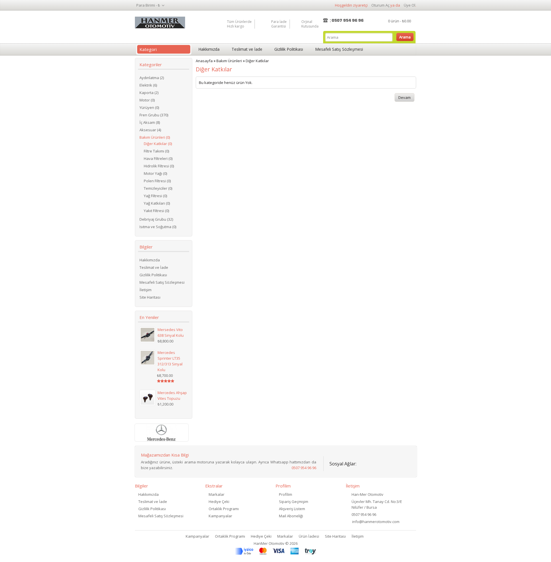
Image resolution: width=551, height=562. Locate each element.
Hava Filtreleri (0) (158, 158)
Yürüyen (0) (149, 107)
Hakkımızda (209, 49)
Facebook (364, 462)
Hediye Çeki (219, 501)
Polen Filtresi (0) (157, 180)
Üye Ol (409, 5)
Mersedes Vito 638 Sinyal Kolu (171, 332)
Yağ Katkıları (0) (157, 203)
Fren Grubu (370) (153, 115)
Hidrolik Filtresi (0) (159, 166)
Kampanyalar (220, 515)
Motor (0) (147, 100)
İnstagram (396, 462)
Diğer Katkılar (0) (158, 143)
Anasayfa (204, 60)
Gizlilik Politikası (288, 49)
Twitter (380, 462)
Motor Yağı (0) (155, 173)
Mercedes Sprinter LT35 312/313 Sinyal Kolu (170, 361)
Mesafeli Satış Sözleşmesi (339, 49)
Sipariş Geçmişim (293, 501)
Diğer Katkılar (257, 60)
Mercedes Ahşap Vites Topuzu (172, 395)
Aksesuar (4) (150, 129)
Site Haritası (149, 297)
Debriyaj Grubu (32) (156, 219)
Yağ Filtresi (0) (155, 195)
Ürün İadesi (309, 536)
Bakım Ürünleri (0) (154, 137)
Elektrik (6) (148, 85)
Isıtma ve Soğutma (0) (157, 226)
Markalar (216, 494)
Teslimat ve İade (247, 49)
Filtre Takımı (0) (156, 151)
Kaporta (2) (148, 92)
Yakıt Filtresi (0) (156, 210)
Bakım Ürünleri (229, 60)
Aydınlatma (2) (151, 77)
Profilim (285, 494)
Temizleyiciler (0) (158, 188)
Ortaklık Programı (224, 508)
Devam (404, 97)
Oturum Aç (380, 5)
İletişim (145, 289)
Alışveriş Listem (292, 508)
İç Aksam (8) (149, 122)
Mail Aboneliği (291, 515)
